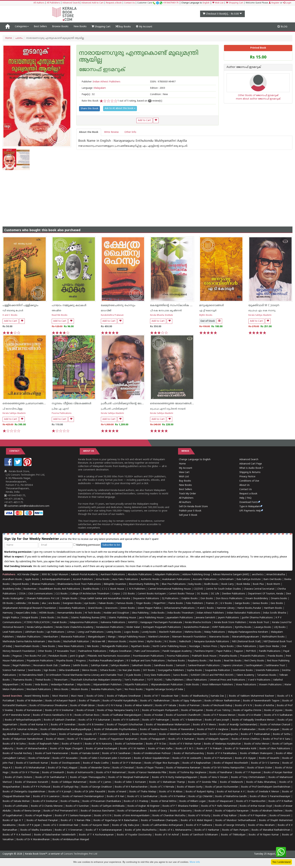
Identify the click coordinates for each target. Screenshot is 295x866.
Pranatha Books (228, 656)
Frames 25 (212, 603)
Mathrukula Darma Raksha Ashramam (24, 641)
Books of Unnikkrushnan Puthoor (152, 753)
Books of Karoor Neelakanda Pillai (147, 772)
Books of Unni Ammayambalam (131, 815)
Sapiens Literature (232, 665)
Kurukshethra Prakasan (112, 315)
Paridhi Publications (269, 651)
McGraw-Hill (98, 641)
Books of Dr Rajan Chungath (66, 748)
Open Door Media (269, 646)
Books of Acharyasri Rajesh (60, 700)
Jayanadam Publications (179, 617)
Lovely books (149, 632)
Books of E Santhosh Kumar (32, 763)
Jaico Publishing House (151, 617)
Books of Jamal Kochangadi (101, 748)
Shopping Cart (235, 3)
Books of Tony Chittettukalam (248, 777)
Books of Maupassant (220, 801)
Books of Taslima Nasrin (153, 729)
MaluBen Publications (29, 636)
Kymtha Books (243, 627)
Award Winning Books (36, 696)
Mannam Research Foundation (189, 636)
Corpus (116, 593)
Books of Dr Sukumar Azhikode (20, 729)
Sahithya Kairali (99, 665)
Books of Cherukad (123, 767)
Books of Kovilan (153, 715)
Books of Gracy (158, 810)
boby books (194, 584)
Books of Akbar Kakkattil (138, 705)
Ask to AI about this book (119, 108)
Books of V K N (243, 705)
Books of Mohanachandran (31, 748)
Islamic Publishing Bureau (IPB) (88, 617)
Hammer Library (226, 608)
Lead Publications (12, 632)
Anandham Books (12, 579)
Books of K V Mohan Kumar (185, 743)
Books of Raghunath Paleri (44, 743)
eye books (90, 603)
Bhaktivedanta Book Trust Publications (79, 584)
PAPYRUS (251, 651)
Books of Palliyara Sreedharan (124, 696)
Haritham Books (273, 608)
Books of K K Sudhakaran (278, 715)
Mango (112, 636)
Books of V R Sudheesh (126, 719)
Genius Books (260, 603)
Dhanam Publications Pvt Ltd (42, 598)
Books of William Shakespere (256, 753)
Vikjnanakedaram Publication (167, 684)
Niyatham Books (140, 646)
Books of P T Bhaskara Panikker (180, 806)
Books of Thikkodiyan (233, 834)
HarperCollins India (26, 612)
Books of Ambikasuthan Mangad (70, 839)
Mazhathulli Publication (76, 641)
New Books (80, 26)
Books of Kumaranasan (29, 710)
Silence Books (89, 670)
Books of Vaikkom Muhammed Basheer (251, 696)
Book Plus (258, 584)
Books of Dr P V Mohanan (127, 763)
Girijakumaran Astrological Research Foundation (29, 608)
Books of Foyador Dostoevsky (134, 834)
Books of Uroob (85, 710)
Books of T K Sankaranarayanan (104, 830)
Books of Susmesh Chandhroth (183, 715)
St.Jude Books (133, 675)
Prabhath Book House (204, 656)
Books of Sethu (281, 734)
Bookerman (30, 589)
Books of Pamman (189, 705)
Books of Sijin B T (13, 820)
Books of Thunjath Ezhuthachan (125, 724)
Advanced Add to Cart (92, 3)
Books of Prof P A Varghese (212, 729)
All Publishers (53, 3)
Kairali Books (59, 622)
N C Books (170, 641)
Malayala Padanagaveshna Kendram (248, 632)
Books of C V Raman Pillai (75, 820)
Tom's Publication (134, 679)
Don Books (206, 598)
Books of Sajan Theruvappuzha (87, 777)
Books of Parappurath (152, 739)
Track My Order (187, 493)
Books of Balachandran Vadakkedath (55, 834)
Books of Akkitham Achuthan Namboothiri (183, 734)
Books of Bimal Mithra (163, 801)
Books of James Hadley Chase (39, 734)
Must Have (77, 696)
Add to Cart (144, 120)
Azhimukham (226, 579)
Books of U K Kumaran (181, 739)
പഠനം (19, 38)
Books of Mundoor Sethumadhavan (235, 820)
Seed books (34, 670)
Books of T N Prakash (209, 748)
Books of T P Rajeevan (248, 772)
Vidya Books (83, 684)
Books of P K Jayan (29, 825)
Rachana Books (176, 660)
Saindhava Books (163, 665)
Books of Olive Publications (274, 748)
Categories (21, 26)
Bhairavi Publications (43, 584)
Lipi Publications (55, 632)
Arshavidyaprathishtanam (56, 579)
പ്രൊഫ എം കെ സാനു (261, 310)
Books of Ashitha (264, 705)
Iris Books (62, 617)
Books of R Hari (115, 796)
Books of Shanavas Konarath (31, 782)
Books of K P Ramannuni (218, 758)
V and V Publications (259, 679)
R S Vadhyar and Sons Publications (146, 660)
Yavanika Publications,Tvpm (106, 689)
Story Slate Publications (157, 675)
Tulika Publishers (174, 679)
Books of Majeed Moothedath (231, 763)
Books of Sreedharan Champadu (159, 820)
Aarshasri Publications (113, 574)
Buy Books (124, 26)
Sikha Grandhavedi (69, 670)
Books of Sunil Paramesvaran (51, 753)
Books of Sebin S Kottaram (130, 782)
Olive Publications (246, 646)
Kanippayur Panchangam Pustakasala (161, 622)
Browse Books (60, 26)
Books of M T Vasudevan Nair (161, 696)
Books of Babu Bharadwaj (261, 782)
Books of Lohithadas (16, 806)
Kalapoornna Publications (83, 622)
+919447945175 (171, 3)
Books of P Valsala (165, 705)
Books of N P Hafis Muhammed (219, 806)
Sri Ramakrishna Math (31, 675)
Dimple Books (70, 598)
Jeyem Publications (228, 617)
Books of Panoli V (72, 743)
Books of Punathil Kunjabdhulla (119, 700)
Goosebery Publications (72, 608)
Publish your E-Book (190, 510)
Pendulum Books (57, 656)
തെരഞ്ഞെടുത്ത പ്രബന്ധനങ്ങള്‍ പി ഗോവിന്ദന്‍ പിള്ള (38, 403)
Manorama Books (219, 636)
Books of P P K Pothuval (36, 786)
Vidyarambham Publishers (107, 684)
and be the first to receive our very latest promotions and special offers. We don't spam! (81, 539)
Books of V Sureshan (77, 806)
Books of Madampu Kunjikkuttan (222, 743)
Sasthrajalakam (254, 665)
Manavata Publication (73, 636)
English (206, 3)
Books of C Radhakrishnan (155, 700)
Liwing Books (113, 632)
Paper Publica (223, 651)
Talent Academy (245, 675)
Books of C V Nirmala (162, 786)
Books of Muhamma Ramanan (183, 767)
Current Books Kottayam (152, 593)
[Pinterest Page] (27, 465)
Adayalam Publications (167, 574)
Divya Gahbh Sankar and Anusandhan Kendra (105, 598)
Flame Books (175, 603)
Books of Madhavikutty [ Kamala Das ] (203, 696)
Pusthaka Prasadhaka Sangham (106, 660)
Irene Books (47, 617)
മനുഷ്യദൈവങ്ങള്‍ (211, 305)
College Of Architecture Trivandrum (89, 593)
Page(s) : (88, 94)
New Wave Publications (71, 646)
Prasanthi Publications (252, 656)
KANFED (133, 622)
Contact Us (129, 3)
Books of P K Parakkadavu (222, 753)
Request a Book (114, 3)
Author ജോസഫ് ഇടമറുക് (244, 67)
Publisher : (101, 81)
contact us (182, 556)
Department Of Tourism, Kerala (265, 593)
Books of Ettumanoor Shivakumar (48, 705)
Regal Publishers (21, 665)
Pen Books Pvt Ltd (35, 656)
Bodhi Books (211, 584)
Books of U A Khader (249, 715)
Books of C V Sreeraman (68, 830)
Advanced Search (71, 3)
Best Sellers (40, 26)
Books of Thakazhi (89, 700)
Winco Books (61, 689)
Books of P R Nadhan (280, 801)
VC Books (26, 684)
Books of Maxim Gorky (189, 786)
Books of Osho (95, 696)
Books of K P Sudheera (199, 825)
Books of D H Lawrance (46, 796)
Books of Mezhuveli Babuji (217, 705)
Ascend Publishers (83, 579)
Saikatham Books (141, 665)
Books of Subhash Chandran (60, 719)
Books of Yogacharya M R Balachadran (115, 820)
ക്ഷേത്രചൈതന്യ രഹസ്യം (118, 305)
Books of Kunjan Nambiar (278, 772)
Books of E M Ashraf (167, 834)
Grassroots (111, 608)
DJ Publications (170, 598)
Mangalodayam (96, 636)
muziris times (136, 641)
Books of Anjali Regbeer (38, 815)
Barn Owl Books (272, 579)
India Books (158, 612)
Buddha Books (91, 589)
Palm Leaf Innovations (147, 651)
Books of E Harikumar (206, 830)
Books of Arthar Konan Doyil (256, 806)
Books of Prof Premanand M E (60, 810)
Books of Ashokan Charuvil (275, 724)
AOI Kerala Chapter (28, 574)
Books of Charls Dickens (18, 777)
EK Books (33, 603)
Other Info (130, 132)
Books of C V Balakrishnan (187, 719)
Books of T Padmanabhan (255, 734)
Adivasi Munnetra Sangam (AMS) (231, 574)
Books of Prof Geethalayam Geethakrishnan (265, 786)
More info (195, 862)
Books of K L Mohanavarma (175, 830)
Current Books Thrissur (181, 593)
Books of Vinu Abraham (261, 825)
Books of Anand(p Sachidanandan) (238, 724)
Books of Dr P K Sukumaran (94, 719)
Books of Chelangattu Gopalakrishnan (24, 791)
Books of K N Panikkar (173, 796)
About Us (244, 485)
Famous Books (124, 603)
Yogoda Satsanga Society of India (164, 689)
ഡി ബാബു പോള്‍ (13, 310)
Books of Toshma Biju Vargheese (187, 772)
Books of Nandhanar (220, 772)
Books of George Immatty (230, 825)
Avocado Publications (205, 579)
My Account (145, 26)
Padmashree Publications (92, 651)
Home (8, 38)
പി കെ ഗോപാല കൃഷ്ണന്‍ (166, 310)
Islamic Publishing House (122, 617)
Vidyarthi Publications (136, 684)
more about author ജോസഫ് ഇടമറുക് (258, 98)
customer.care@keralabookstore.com (28, 506)
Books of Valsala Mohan (16, 801)
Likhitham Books (34, 632)
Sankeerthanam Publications (204, 665)
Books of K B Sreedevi (91, 724)
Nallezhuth (185, 641)
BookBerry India (12, 589)
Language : (94, 88)
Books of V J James (100, 782)
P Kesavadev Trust (65, 651)
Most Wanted (60, 696)
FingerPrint (159, 603)
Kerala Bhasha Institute (161, 315)
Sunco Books (180, 675)
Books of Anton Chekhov (245, 739)
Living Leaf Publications (91, 632)
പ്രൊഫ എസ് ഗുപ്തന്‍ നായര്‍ (168, 409)
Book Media (243, 584)
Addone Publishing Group (196, 574)
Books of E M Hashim (132, 748)
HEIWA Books (46, 612)
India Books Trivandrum (180, 612)
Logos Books (131, 632)
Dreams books (279, 598)
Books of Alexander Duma (95, 767)
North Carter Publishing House (169, 646)
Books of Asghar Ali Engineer (143, 806)
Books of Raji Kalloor (225, 815)
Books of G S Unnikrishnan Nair (60, 825)
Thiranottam (60, 679)
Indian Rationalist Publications (243, 612)
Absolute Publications (140, 574)
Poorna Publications (62, 413)
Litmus (71, 632)
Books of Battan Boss (87, 715)
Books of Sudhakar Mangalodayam (121, 715)
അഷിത (56, 310)
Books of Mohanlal (39, 758)
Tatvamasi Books (266, 675)
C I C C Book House (113, 589)
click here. (10, 561)
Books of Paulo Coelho (96, 763)
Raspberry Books (197, 660)
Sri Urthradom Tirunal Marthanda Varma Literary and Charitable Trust (84, 675)
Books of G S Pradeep (136, 801)
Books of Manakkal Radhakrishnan (270, 830)
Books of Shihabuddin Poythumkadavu (115, 729)
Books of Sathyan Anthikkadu (108, 806)
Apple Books (32, 579)
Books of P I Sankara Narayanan (73, 815)
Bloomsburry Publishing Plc (144, 584)
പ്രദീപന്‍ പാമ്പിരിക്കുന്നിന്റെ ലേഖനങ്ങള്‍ (127, 403)
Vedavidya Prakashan (62, 684)
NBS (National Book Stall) (246, 641)
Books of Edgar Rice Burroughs (161, 763)
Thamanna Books (22, 679)
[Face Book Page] (8, 465)
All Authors (38, 3)
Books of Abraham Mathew (267, 810)
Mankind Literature (158, 636)
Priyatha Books (64, 660)
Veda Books (41, 684)
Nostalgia (194, 646)
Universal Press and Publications (227, 679)
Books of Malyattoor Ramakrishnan (23, 739)
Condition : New (159, 94)
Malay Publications (214, 632)
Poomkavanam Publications (148, 656)
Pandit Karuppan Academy (177, 651)
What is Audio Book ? (251, 468)
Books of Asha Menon (256, 743)
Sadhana (65, 665)
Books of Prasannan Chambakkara (101, 801)
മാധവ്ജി (106, 310)
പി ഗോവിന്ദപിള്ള (13, 409)
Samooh (180, 665)
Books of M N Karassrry (98, 743)
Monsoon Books (117, 641)
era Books (54, 603)
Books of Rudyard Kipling (200, 791)
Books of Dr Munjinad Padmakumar (128, 777)
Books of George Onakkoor (96, 786)
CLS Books (61, 593)
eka (44, 603)
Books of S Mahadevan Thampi (167, 782)
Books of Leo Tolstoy (218, 710)
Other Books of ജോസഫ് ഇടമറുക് (258, 95)
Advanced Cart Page (250, 463)
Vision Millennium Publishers (217, 684)
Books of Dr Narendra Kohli (240, 748)
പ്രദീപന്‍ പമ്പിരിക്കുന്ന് (114, 409)
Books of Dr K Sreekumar (59, 710)
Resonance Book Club (45, 665)
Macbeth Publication (170, 632)
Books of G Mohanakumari (30, 767)
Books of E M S (184, 748)
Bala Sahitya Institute (248, 579)
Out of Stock (207, 321)
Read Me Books (59, 315)
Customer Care (158, 3)
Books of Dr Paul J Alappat (63, 767)
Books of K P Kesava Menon (219, 715)
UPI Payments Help (250, 510)
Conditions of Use (249, 480)
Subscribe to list (111, 545)
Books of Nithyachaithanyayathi (23, 719)
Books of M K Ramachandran (131, 786)
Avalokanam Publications (176, 579)
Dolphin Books (189, 598)
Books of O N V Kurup (109, 705)
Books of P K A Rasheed (17, 834)
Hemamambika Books (69, 612)
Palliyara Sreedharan (120, 651)
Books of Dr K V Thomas (25, 772)
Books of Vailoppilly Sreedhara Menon (253, 719)
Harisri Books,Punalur (249, 608)
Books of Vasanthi (269, 758)
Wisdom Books (79, 689)
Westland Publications (39, 689)
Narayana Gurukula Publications (211, 641)
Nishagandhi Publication (115, 646)
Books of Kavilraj (69, 801)
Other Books (45, 651)
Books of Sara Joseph (217, 719)
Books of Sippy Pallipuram (187, 700)
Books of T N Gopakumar (81, 739)
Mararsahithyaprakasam (245, 636)
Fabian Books (106, 603)
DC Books (202, 593)
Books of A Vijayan (245, 758)
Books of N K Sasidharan (116, 753)
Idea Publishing (140, 612)
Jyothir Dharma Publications (257, 617)
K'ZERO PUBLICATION (37, 622)
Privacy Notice (247, 476)
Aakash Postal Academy (85, 574)
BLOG (283, 26)
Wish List (218, 3)
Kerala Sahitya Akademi (259, 315)
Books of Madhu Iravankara (36, 830)
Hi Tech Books (93, 612)
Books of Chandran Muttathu (168, 815)
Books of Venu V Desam (214, 777)
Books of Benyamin (192, 710)
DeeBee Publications (233, 593)
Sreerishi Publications (267, 670)
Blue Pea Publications (174, 584)
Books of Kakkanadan (243, 729)
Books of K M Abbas (170, 791)
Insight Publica (11, 617)
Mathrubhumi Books (273, 636)
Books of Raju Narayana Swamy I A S (118, 710)
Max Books (54, 641)
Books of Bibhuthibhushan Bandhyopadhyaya (65, 729)
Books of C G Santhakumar (142, 796)
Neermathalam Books (27, 646)
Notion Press (210, 646)
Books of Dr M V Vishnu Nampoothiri (223, 767)
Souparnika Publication (217, 670)
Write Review (111, 132)
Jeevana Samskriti (205, 617)
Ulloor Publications (196, 679)
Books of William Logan (192, 801)
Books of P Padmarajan (155, 719)
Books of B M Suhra (14, 743)
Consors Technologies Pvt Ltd (80, 853)
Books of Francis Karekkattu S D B (52, 715)
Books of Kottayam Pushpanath (160, 710)
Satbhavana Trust (275, 665)
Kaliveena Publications (113, 622)
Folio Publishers (194, 603)
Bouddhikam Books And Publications (59, 589)
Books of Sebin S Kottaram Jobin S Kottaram (105, 758)
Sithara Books (108, 670)
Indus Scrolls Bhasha (274, 612)
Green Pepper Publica (149, 608)
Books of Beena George (27, 810)
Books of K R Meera (204, 724)
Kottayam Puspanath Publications (162, 627)
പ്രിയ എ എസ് (60, 409)
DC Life (215, 593)
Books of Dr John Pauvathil (89, 791)
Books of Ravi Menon (144, 734)
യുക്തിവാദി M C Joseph (263, 305)
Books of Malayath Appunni (212, 739)
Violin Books (192, 684)
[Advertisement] (147, 196)
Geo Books (277, 603)
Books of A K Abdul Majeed (196, 820)
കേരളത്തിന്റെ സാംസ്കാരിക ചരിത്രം (175, 305)
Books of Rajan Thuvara (149, 767)
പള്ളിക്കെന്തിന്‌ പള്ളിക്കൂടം (20, 305)
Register (275, 3)
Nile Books (93, 646)
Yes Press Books (133, 689)
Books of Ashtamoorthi (80, 772)
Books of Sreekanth (53, 772)
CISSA (22, 593)
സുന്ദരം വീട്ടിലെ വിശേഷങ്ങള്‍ (71, 403)
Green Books (127, 608)
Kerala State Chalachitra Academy (74, 627)
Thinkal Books (43, 679)
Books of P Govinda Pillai (202, 782)
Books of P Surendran (63, 724)
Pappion (238, 651)
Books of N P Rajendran (253, 815)
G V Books (226, 603)
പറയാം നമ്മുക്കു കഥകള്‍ (69, 305)
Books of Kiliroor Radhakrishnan (222, 700)
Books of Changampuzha (224, 734)
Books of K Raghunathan (196, 763)
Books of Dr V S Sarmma (265, 763)
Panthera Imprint (204, 651)
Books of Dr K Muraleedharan (33, 839)
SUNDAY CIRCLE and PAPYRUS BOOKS (212, 675)
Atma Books (103, 579)
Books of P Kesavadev (65, 758)
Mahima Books (193, 632)
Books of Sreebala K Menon (263, 791)
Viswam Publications (270, 684)
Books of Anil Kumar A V (34, 724)
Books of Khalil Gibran (82, 705)
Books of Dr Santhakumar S (51, 777)
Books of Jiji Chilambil (200, 796)
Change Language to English (194, 459)
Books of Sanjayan (268, 729)
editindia (21, 603)
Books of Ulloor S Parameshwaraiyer (270, 796)
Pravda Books (275, 656)
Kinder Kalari (133, 627)
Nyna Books (227, 646)
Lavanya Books (262, 627)
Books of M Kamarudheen (132, 810)
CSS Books (129, 593)
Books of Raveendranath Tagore (261, 700)
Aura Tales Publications (125, 579)
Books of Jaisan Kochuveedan (221, 786)
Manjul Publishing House (131, 636)
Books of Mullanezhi (231, 782)
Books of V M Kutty (199, 815)
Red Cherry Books (254, 660)
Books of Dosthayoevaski (65, 763)
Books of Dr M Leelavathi (186, 758)
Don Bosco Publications (229, 598)
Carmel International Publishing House (169, 589)
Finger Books (143, 603)
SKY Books (149, 670)
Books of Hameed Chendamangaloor (83, 796)
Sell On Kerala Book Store (193, 506)
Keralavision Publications (110, 627)
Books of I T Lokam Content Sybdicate (107, 734)
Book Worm (273, 584)
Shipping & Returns (250, 472)
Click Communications (40, 593)
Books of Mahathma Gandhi (231, 796)
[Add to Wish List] (156, 120)
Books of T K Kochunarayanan (96, 834)
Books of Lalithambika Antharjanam (162, 825)
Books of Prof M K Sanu (276, 739)
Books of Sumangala (70, 734)
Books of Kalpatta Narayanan (232, 810)
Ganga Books (242, 603)
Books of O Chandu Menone (47, 806)
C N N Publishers (136, 589)
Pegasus (17, 656)
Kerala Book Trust (259, 622)
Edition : (157, 88)
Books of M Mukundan (30, 700)
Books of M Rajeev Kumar (264, 834)
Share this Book (89, 108)
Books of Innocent (279, 815)
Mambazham (50, 636)
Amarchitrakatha (275, 574)
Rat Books (215, 660)
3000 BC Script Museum (54, 574)
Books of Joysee (273, 710)
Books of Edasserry (181, 810)
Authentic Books (150, 579)
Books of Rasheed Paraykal (42, 820)
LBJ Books (280, 627)
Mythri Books (205, 315)
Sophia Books (194, 670)
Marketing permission (87, 545)
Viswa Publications (246, 684)
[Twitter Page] (18, 465)
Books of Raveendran (182, 729)
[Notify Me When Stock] (219, 321)
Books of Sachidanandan (129, 743)
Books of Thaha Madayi (142, 791)
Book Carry (227, 584)
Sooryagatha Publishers (171, 670)
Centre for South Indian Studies (223, 589)
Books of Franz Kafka (160, 748)
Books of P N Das (156, 743)
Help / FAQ (245, 498)
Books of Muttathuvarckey (189, 753)
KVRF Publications (222, 627)
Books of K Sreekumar (45, 801)
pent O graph (77, 656)
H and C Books (10, 315)
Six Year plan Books (129, 670)
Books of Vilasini (55, 739)
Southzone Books (243, 670)
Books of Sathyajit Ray (66, 786)
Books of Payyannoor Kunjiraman (118, 739)
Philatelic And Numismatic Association (108, 656)
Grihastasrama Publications (179, 608)
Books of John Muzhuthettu (140, 830)
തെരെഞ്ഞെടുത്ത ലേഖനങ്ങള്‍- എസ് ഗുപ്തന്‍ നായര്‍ (186, 403)
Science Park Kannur (14, 670)
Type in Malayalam (249, 506)
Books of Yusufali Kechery (17, 753)
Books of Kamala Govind (85, 753)
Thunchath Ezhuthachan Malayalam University (96, 679)
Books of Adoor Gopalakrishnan (152, 758)
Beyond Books (20, 584)
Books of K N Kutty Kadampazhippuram (174, 777)
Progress (81, 660)
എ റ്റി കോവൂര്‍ (207, 310)
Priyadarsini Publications (40, 660)
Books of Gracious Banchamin (98, 810)
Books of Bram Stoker (259, 767)
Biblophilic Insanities (115, 584)
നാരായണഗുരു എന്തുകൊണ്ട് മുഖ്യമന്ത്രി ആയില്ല (139, 57)
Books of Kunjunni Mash (95, 825)
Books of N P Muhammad (110, 772)
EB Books (8, 603)
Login (288, 3)
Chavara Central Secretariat (259, 589)
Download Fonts (248, 502)
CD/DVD (198, 589)
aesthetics (258, 574)
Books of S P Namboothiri (251, 801)
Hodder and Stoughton (116, 612)
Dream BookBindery (256, 598)
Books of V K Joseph (60, 791)
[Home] (7, 26)
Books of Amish (203, 810)
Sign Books (50, 670)
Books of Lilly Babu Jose (125, 825)
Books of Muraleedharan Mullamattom (168, 724)
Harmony (8, 612)
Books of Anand (117, 791)
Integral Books (30, 617)
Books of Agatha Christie (247, 710)
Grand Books (95, 608)
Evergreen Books (72, 603)
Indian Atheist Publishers (210, 612)
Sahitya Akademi (119, 665)
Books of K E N (102, 815)
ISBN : (162, 81)
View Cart (184, 472)
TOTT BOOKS (155, 679)
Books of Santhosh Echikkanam (200, 834)
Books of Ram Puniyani (235, 830)
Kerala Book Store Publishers (230, 622)
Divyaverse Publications (146, 598)
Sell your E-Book (188, 515)
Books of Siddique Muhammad (68, 782)
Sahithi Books (80, 665)
